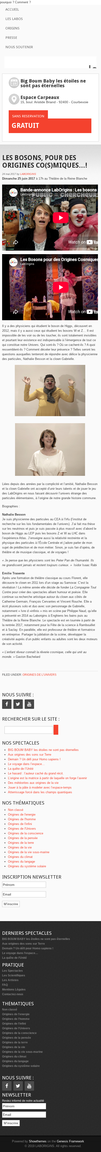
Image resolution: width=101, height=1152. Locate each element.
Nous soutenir (19, 47)
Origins (12, 28)
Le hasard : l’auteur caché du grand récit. (36, 773)
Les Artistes (10, 980)
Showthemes (38, 1141)
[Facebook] (7, 704)
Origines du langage (21, 861)
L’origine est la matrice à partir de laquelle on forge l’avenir (47, 778)
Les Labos (14, 19)
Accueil (12, 9)
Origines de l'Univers (39, 674)
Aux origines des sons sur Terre (29, 754)
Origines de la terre (21, 842)
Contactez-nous (12, 994)
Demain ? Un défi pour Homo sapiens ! (34, 759)
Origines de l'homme (22, 819)
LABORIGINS (28, 174)
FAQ (5, 984)
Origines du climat (20, 857)
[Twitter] (18, 704)
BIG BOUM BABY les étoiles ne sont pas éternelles (43, 750)
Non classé (15, 810)
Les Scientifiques (13, 975)
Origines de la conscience (25, 833)
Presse (11, 38)
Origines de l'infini (20, 824)
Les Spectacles (12, 970)
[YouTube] (29, 704)
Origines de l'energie (21, 814)
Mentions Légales (14, 989)
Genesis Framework (70, 1141)
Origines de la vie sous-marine (28, 852)
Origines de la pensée (23, 838)
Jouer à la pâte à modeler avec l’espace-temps (40, 787)
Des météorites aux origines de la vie (33, 783)
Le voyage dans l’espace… (26, 764)
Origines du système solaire (27, 866)
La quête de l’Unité (20, 768)
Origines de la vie (20, 847)
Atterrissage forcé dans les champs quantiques (40, 792)
